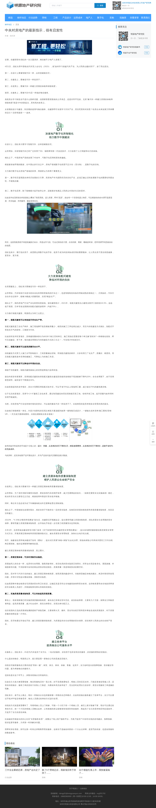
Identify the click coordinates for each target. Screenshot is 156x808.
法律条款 (83, 788)
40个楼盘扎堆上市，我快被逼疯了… (94, 771)
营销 (44, 17)
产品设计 (66, 17)
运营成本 (78, 17)
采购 (112, 17)
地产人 (89, 17)
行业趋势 (33, 17)
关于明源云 (73, 788)
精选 (10, 17)
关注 (146, 47)
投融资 (123, 17)
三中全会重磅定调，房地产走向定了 (22, 770)
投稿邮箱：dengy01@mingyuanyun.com (66, 793)
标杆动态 (21, 17)
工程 (55, 17)
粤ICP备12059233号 (88, 804)
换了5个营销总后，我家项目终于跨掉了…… (59, 771)
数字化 (100, 17)
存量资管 (134, 17)
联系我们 (145, 17)
